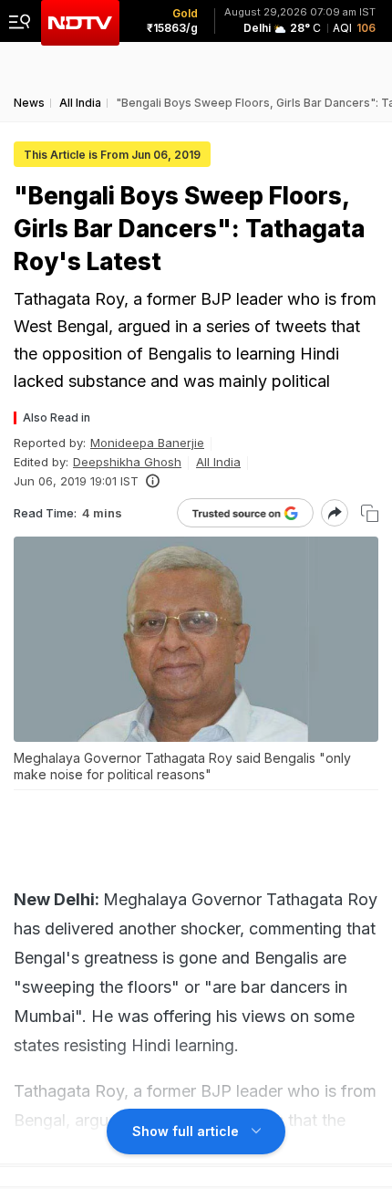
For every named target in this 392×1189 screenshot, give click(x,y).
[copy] (369, 513)
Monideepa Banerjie (147, 442)
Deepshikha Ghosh (127, 461)
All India (218, 461)
